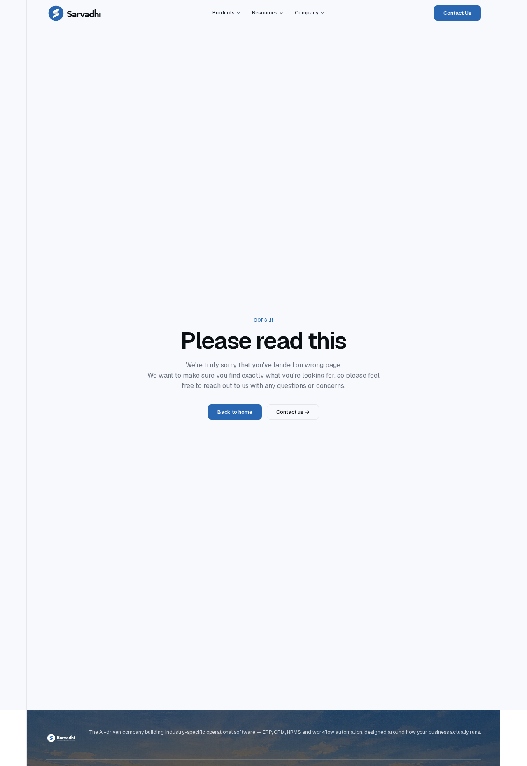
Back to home (234, 412)
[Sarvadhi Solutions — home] (74, 13)
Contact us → (293, 412)
